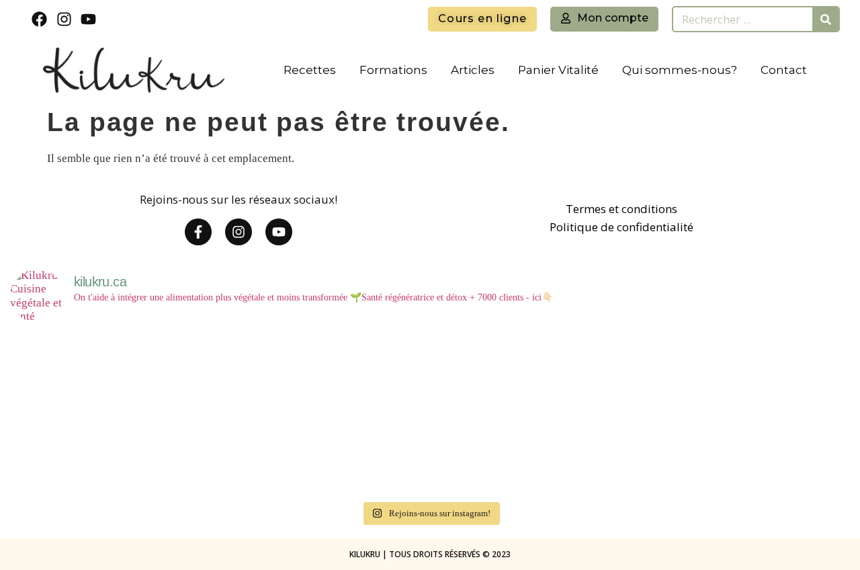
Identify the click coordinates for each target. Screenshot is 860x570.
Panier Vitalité (558, 70)
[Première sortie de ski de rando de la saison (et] (779, 373)
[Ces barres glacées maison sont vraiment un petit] (639, 454)
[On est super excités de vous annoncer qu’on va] (360, 373)
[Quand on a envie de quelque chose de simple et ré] (499, 454)
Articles (472, 70)
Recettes (310, 70)
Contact (784, 70)
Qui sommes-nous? (679, 70)
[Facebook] (39, 19)
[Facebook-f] (198, 231)
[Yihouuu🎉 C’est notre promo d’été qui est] (79, 373)
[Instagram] (64, 19)
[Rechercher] (825, 19)
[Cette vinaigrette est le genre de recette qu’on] (639, 373)
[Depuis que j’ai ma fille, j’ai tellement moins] (499, 373)
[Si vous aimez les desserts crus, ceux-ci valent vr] (79, 454)
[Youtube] (89, 19)
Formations (393, 70)
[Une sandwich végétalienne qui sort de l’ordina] (360, 454)
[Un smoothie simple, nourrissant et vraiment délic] (219, 454)
